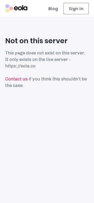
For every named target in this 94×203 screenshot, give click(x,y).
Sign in (76, 9)
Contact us (16, 78)
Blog (53, 8)
